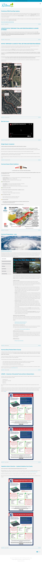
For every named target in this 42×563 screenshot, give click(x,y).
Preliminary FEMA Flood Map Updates (10, 11)
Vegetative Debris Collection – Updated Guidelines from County (16, 466)
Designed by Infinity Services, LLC (26, 559)
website (5, 391)
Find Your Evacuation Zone (25, 329)
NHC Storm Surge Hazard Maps (19, 340)
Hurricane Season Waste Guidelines (10, 164)
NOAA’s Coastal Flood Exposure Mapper (20, 323)
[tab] (6, 259)
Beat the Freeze (5, 121)
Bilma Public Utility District (19, 559)
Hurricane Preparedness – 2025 (9, 234)
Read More (39, 24)
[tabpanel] (27, 300)
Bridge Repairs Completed (7, 144)
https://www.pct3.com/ (14, 367)
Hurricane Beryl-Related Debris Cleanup (11, 349)
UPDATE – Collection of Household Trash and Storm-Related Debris (17, 374)
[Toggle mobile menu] (40, 3)
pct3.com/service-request (33, 471)
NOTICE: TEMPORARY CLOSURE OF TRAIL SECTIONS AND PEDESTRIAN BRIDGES (20, 43)
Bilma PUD (3, 24)
